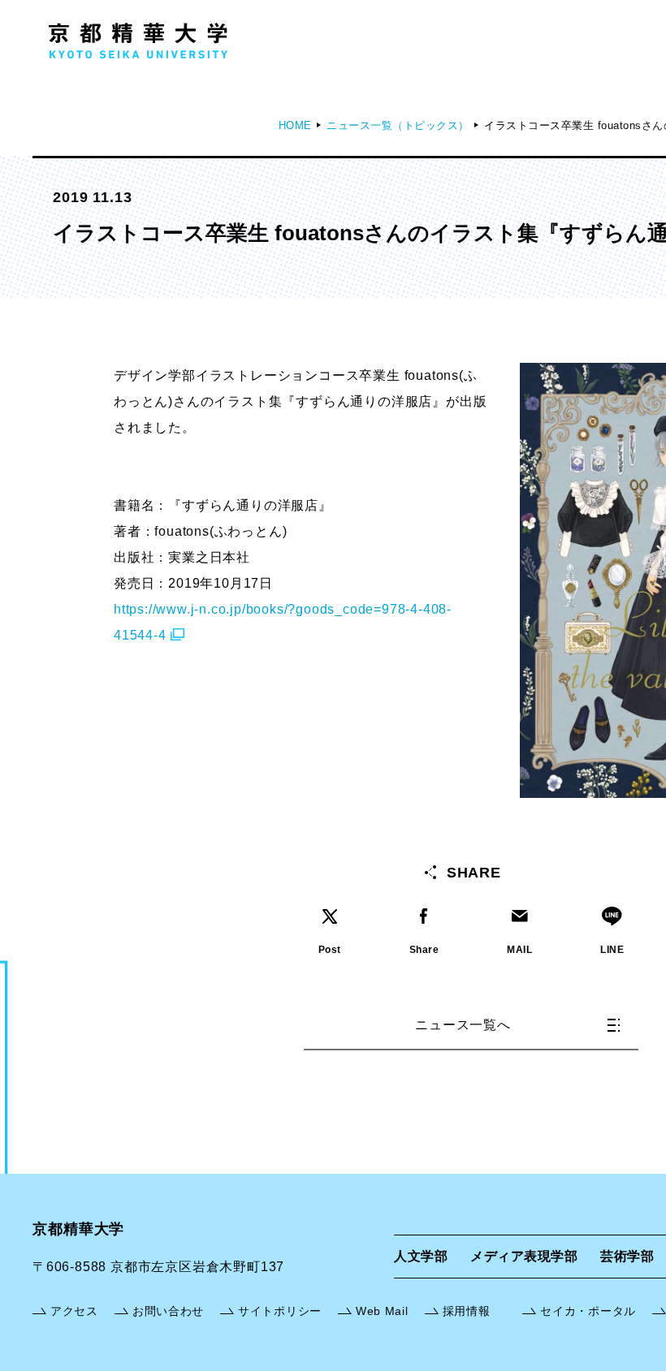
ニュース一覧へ (463, 1025)
